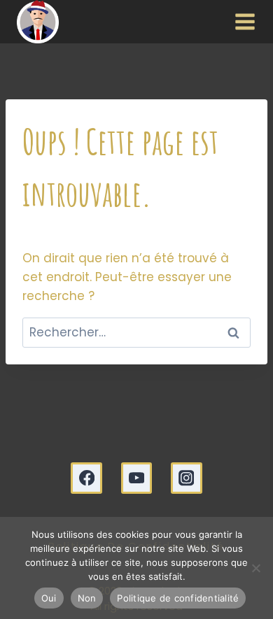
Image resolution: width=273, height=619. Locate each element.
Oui (49, 598)
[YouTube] (137, 478)
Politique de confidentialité (178, 598)
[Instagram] (186, 478)
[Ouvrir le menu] (241, 22)
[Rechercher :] (136, 332)
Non (87, 598)
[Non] (255, 568)
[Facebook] (86, 478)
